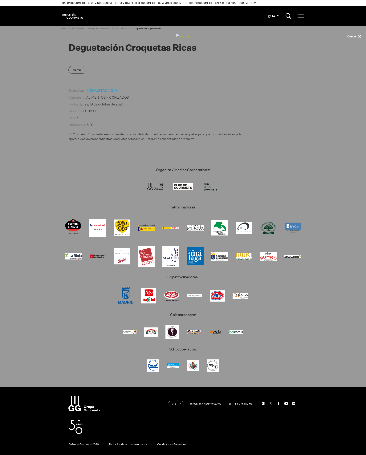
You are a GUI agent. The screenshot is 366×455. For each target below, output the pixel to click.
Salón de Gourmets (72, 16)
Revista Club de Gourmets (137, 3)
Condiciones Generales (171, 444)
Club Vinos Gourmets (102, 3)
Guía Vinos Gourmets (172, 3)
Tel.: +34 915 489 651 (240, 403)
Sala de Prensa (225, 3)
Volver (77, 70)
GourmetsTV (247, 3)
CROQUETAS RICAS (101, 90)
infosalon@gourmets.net (205, 403)
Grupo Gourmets (200, 3)
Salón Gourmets (73, 3)
